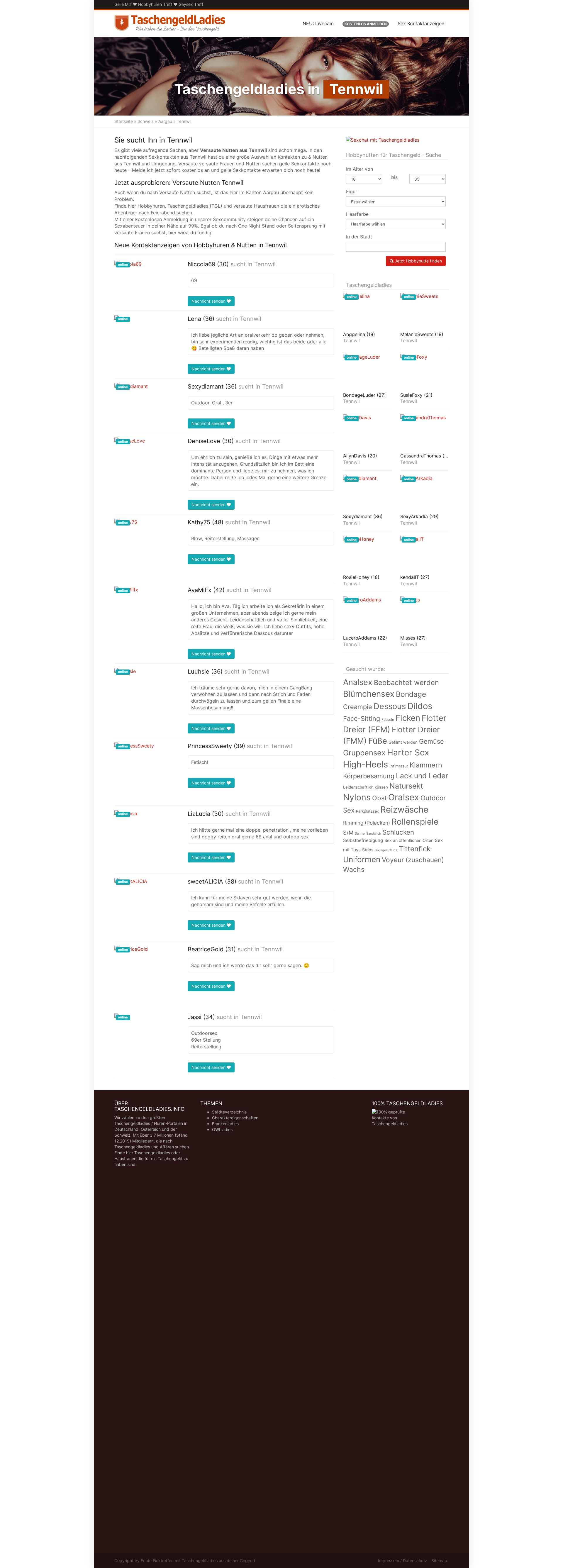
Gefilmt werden (403, 742)
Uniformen (361, 859)
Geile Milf (123, 4)
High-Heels (365, 764)
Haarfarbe (357, 214)
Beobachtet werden (406, 682)
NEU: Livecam (318, 23)
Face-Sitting (361, 718)
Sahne (360, 833)
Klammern (426, 765)
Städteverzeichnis (229, 1111)
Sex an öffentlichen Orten (408, 840)
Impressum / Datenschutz (402, 1560)
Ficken (408, 718)
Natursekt (406, 786)
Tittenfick (414, 849)
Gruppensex (364, 752)
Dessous (390, 706)
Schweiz (146, 121)
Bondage (411, 694)
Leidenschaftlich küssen (365, 787)
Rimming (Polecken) (366, 823)
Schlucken (398, 832)
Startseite (123, 121)
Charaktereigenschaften (235, 1117)
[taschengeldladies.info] (170, 23)
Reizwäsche (404, 809)
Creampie (357, 707)
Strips (367, 849)
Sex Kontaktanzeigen (421, 23)
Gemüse (431, 741)
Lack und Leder (422, 775)
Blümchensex (368, 694)
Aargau (165, 121)
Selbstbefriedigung (363, 840)
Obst (379, 798)
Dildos (419, 706)
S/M (348, 832)
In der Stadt (359, 237)
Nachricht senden (209, 301)
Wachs (353, 869)
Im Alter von (359, 169)
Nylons (357, 797)
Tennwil (265, 264)
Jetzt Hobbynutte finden (418, 260)
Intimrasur (398, 766)
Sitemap (439, 1560)
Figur (351, 191)
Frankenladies (225, 1123)
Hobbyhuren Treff (155, 4)
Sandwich (373, 833)
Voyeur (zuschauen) (413, 860)
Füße (377, 741)
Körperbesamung (368, 776)
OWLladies (222, 1129)
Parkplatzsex (367, 811)
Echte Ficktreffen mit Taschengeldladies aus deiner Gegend (198, 1560)
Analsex (357, 682)
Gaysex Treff (191, 4)
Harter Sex (408, 752)
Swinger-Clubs (386, 850)
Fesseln (387, 720)
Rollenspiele (414, 822)
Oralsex (403, 797)
